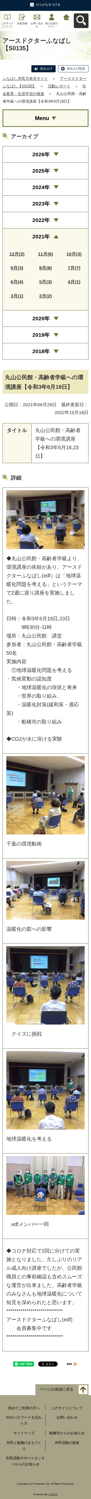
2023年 (41, 204)
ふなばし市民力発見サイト (25, 78)
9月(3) (17, 267)
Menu (42, 118)
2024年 (41, 187)
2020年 (41, 318)
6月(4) (17, 281)
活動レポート (59, 86)
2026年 (41, 154)
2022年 (41, 220)
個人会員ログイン (51, 25)
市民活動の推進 (67, 1443)
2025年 (41, 171)
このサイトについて (7, 25)
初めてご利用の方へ (24, 1408)
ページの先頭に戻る (56, 1389)
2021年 (41, 236)
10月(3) (74, 254)
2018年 (41, 351)
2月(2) (45, 296)
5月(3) (45, 281)
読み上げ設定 (76, 68)
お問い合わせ (37, 25)
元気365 (53, 1494)
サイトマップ (24, 1433)
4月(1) (74, 281)
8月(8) (45, 267)
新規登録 (22, 23)
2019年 (41, 335)
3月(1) (17, 296)
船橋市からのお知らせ (67, 1433)
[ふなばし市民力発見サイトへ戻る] (66, 16)
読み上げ (46, 68)
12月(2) (17, 254)
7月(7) (74, 267)
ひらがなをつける (48, 4)
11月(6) (45, 254)
